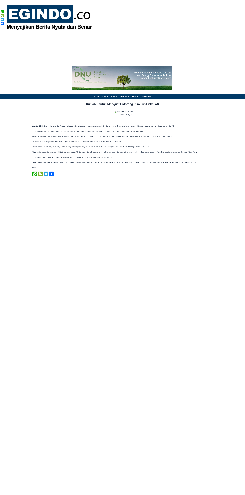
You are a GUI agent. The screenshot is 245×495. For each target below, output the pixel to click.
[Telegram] (2, 19)
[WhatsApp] (2, 12)
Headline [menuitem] (104, 96)
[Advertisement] (122, 48)
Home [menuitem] (96, 96)
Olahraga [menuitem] (134, 96)
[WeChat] (2, 16)
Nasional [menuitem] (114, 96)
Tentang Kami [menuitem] (146, 96)
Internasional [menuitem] (124, 96)
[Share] (2, 23)
